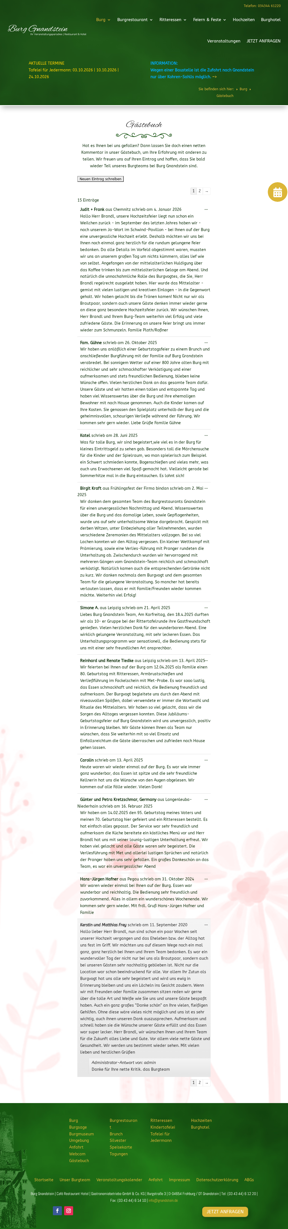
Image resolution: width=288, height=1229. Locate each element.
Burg (100, 19)
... (207, 209)
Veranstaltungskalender (119, 1180)
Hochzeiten (244, 19)
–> (214, 76)
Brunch (116, 1134)
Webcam (77, 1154)
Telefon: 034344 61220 (262, 6)
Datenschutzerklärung (217, 1180)
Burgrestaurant (132, 19)
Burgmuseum (81, 1134)
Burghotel (271, 19)
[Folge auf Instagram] (68, 1210)
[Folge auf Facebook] (57, 1210)
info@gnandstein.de (163, 1200)
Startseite (43, 1180)
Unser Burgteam (75, 1180)
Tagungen (119, 1154)
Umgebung (79, 1140)
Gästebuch (79, 1160)
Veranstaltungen (223, 41)
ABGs (249, 1180)
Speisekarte (121, 1147)
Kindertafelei (162, 1127)
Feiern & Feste (207, 19)
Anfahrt (76, 1147)
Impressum (179, 1180)
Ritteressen (170, 19)
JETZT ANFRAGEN (264, 41)
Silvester (118, 1140)
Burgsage (78, 1127)
